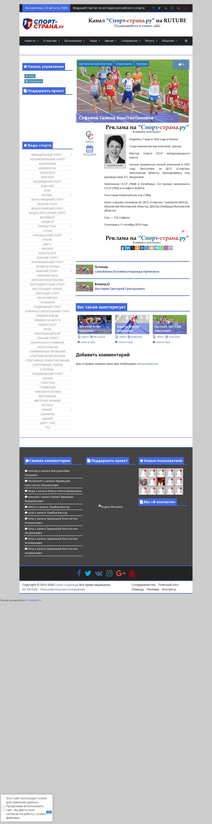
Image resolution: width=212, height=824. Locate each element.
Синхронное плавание (47, 342)
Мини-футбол (47, 275)
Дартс (47, 244)
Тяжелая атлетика (47, 391)
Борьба (47, 195)
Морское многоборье (47, 280)
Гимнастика (47, 226)
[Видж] (161, 490)
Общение (168, 40)
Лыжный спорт (47, 271)
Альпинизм (47, 163)
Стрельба (47, 369)
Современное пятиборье (47, 351)
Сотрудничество (143, 585)
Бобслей (47, 186)
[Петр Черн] (143, 473)
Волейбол (47, 217)
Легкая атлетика (47, 266)
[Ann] (152, 473)
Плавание (47, 302)
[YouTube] (132, 573)
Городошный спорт (47, 235)
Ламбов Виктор (59, 507)
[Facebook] (78, 573)
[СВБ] (143, 490)
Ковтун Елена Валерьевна (64, 491)
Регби (47, 329)
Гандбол (47, 222)
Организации (73, 40)
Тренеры (142, 63)
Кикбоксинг (47, 253)
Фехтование (47, 396)
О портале (50, 40)
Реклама (153, 589)
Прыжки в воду (47, 315)
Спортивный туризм (47, 365)
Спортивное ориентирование (47, 360)
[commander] (179, 473)
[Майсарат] (161, 481)
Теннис (47, 378)
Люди (93, 40)
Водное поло (47, 204)
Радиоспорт (48, 324)
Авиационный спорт (46, 154)
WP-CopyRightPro (32, 600)
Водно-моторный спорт (47, 213)
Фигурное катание (47, 400)
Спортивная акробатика (47, 356)
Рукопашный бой (47, 333)
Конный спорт (47, 257)
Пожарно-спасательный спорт (47, 311)
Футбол (47, 405)
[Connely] (161, 473)
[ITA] (152, 481)
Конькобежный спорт (47, 262)
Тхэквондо (47, 387)
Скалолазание (47, 347)
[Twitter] (88, 573)
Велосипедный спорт (47, 199)
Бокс (47, 190)
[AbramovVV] (152, 490)
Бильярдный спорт (47, 181)
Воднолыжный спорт (47, 208)
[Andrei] (179, 481)
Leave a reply (88, 342)
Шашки (47, 418)
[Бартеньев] (170, 481)
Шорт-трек (47, 423)
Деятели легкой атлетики (95, 63)
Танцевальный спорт (47, 374)
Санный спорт (47, 338)
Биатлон (47, 177)
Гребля (47, 239)
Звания (109, 40)
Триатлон (47, 382)
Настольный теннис (47, 289)
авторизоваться (147, 363)
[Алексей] (179, 490)
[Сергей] (170, 490)
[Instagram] (109, 573)
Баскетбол (47, 172)
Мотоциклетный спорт (47, 284)
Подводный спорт (47, 306)
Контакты (169, 589)
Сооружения (129, 40)
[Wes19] (143, 481)
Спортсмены (124, 63)
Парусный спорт (47, 293)
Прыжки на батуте (47, 320)
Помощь (138, 589)
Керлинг (47, 248)
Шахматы (47, 414)
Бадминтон (47, 168)
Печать (149, 40)
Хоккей (47, 409)
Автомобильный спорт (47, 159)
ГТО (47, 427)
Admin (90, 141)
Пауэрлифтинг (47, 298)
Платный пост (168, 585)
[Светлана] (170, 473)
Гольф (47, 230)
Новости (30, 40)
